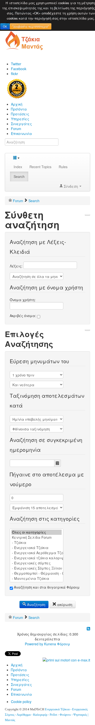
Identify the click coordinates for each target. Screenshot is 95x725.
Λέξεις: (16, 266)
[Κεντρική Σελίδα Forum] (36, 537)
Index (18, 166)
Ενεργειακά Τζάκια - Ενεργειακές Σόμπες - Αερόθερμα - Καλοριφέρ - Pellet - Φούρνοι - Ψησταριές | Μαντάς (46, 714)
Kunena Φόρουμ (57, 643)
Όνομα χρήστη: (23, 299)
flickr (14, 73)
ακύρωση (64, 604)
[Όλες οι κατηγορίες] (36, 532)
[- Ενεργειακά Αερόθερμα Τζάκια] (36, 552)
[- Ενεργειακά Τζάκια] (36, 547)
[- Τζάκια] (36, 542)
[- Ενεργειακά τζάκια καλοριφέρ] (36, 557)
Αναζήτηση (35, 604)
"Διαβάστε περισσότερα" (30, 26)
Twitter (16, 63)
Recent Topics (40, 166)
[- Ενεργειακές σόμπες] (36, 563)
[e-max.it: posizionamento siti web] (66, 659)
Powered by (34, 643)
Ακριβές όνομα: (23, 315)
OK (5, 26)
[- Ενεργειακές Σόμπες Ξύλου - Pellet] (36, 568)
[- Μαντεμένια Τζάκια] (36, 578)
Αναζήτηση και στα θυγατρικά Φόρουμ (46, 587)
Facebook (18, 68)
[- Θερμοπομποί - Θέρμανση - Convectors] (36, 573)
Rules (63, 166)
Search (19, 176)
